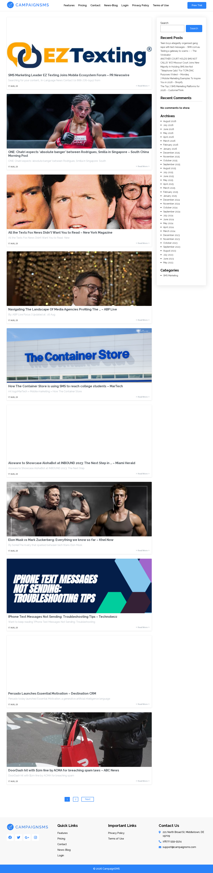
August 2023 (169, 250)
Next (87, 799)
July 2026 (168, 125)
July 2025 (168, 172)
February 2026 (170, 145)
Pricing (82, 5)
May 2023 (168, 262)
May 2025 (168, 180)
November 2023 (171, 239)
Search (164, 23)
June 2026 (168, 129)
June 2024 (168, 219)
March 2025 (169, 188)
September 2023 (171, 247)
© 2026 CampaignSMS (106, 868)
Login (124, 5)
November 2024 (171, 203)
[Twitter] (18, 837)
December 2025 (171, 152)
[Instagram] (35, 837)
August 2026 (169, 121)
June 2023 (168, 258)
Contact (95, 5)
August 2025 (169, 168)
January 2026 (170, 149)
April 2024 (168, 227)
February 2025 (170, 192)
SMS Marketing (170, 275)
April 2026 (168, 137)
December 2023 (171, 235)
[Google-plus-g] (27, 837)
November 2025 (171, 156)
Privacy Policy (140, 5)
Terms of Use (161, 5)
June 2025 (168, 176)
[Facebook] (10, 837)
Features (69, 5)
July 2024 (168, 215)
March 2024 (169, 231)
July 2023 (168, 255)
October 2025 (170, 160)
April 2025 (168, 184)
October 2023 (170, 243)
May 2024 (168, 223)
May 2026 (168, 133)
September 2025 (171, 164)
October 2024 (170, 207)
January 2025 (170, 196)
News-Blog (111, 5)
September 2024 (171, 211)
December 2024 (171, 200)
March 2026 (169, 141)
